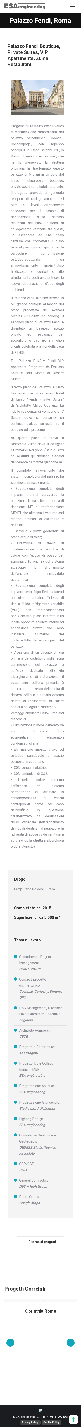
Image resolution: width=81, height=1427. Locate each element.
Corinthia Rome (40, 1311)
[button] (10, 1343)
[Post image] (40, 1300)
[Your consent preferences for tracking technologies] (73, 1419)
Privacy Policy (30, 1422)
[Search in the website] (62, 6)
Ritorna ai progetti (42, 1242)
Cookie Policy (51, 1422)
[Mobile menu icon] (72, 6)
